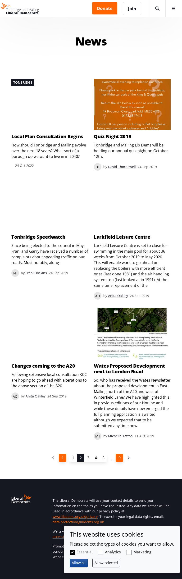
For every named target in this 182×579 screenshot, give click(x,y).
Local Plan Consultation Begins (47, 136)
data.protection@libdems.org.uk (78, 522)
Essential (84, 552)
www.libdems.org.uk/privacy (75, 516)
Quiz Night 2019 (112, 136)
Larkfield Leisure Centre (122, 237)
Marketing (142, 552)
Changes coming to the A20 (43, 366)
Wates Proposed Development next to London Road (129, 368)
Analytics (113, 552)
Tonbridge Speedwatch (38, 237)
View (49, 124)
